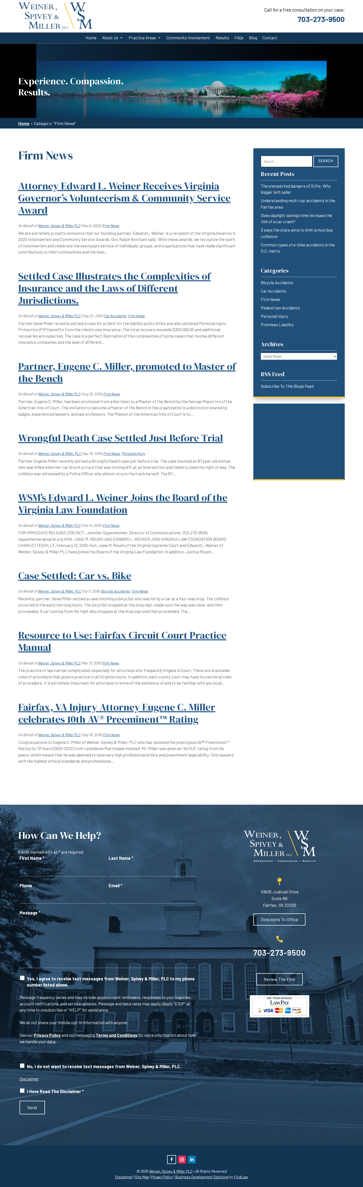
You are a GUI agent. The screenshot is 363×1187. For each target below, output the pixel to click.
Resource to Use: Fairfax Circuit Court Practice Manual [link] (122, 641)
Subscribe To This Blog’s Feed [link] (287, 386)
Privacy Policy (47, 1035)
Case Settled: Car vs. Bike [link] (74, 576)
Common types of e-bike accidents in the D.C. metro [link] (298, 248)
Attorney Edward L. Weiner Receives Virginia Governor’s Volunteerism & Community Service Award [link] (124, 198)
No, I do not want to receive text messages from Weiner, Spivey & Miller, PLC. (104, 1066)
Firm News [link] (111, 225)
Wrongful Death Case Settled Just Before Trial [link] (120, 438)
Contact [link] (269, 38)
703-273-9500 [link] (321, 19)
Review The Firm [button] (279, 979)
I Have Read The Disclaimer (55, 1091)
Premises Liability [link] (277, 324)
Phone (26, 885)
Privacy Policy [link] (162, 1177)
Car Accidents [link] (115, 316)
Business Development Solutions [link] (202, 1177)
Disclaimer (29, 1078)
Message (30, 912)
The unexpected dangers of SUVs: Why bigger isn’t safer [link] (296, 189)
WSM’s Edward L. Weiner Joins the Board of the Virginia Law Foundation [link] (122, 504)
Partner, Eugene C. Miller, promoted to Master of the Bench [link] (127, 372)
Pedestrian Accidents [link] (280, 307)
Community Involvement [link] (188, 38)
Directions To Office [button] (279, 919)
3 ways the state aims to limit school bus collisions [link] (297, 233)
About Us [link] (110, 38)
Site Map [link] (142, 1177)
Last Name (121, 858)
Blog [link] (253, 38)
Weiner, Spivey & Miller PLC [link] (59, 225)
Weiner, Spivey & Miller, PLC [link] (59, 453)
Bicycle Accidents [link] (115, 591)
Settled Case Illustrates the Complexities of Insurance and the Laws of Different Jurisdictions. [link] (114, 288)
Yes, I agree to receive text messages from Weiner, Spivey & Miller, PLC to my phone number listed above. (111, 982)
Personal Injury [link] (133, 453)
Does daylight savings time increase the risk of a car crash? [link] (296, 218)
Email (115, 885)
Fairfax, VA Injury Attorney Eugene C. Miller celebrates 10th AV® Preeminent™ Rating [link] (116, 713)
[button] (171, 1159)
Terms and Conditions (116, 1035)
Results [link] (222, 38)
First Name (32, 858)
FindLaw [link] (241, 1177)
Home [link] (91, 38)
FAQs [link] (239, 38)
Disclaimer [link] (124, 1177)
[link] (55, 15)
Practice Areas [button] (142, 38)
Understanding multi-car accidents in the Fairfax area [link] (298, 203)
